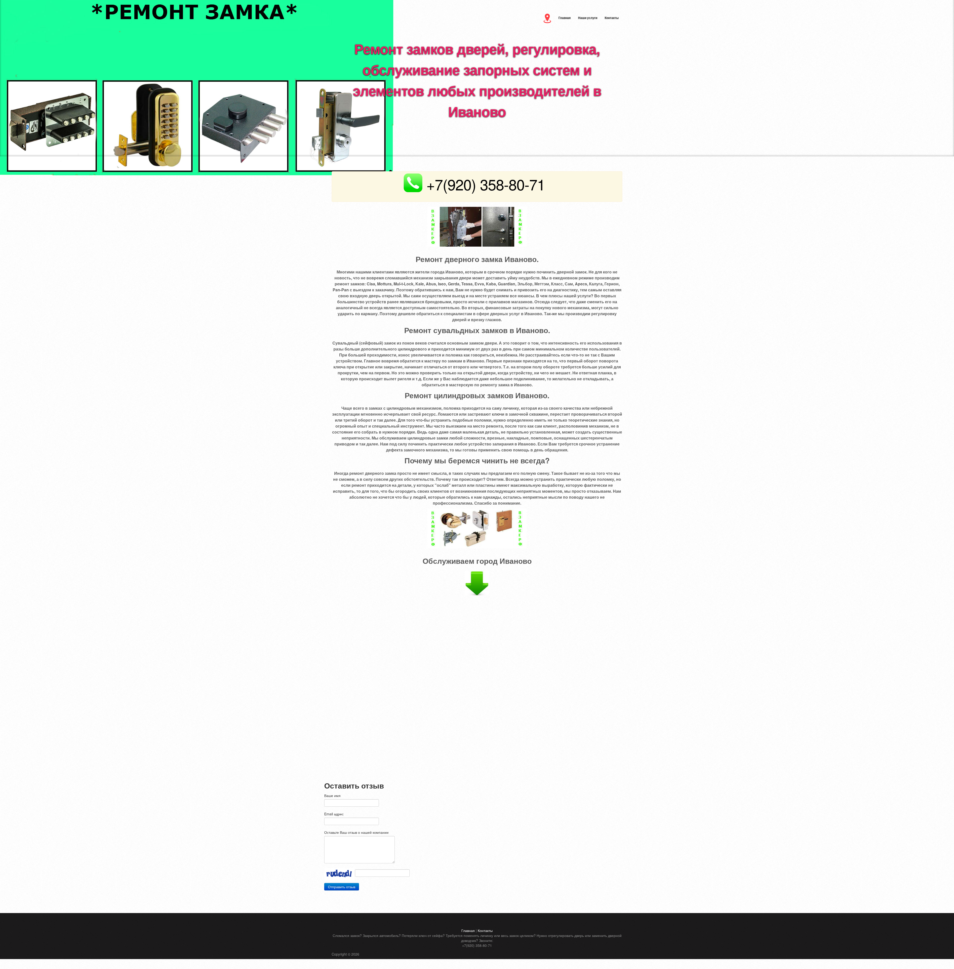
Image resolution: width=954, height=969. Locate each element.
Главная (564, 17)
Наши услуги (587, 17)
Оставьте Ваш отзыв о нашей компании (356, 832)
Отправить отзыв (341, 886)
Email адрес (334, 813)
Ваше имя (332, 795)
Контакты (612, 17)
